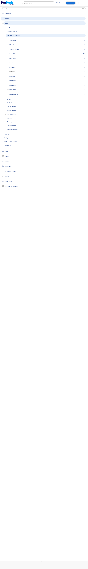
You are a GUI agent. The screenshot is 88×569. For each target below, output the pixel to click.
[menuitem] (60, 3)
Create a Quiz (70, 3)
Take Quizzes (60, 3)
